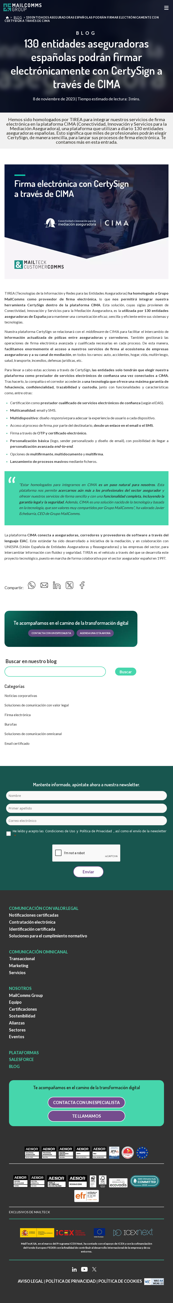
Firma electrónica (18, 715)
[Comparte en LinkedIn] (57, 586)
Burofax (11, 724)
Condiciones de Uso (60, 831)
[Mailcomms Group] (25, 7)
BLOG (14, 1066)
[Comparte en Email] (45, 586)
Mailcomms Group (7, 18)
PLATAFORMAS (24, 1052)
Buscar (126, 671)
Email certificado (17, 743)
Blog (18, 17)
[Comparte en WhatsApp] (32, 586)
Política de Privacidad (96, 831)
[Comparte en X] (70, 586)
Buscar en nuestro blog (31, 661)
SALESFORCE (21, 1059)
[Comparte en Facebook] (82, 586)
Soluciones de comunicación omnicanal (33, 734)
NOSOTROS (20, 988)
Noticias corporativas (21, 696)
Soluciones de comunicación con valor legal (37, 705)
